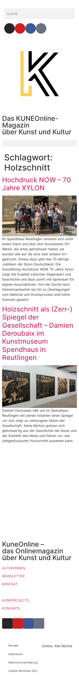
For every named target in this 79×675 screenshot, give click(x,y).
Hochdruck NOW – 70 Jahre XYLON (36, 184)
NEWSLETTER (13, 576)
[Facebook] (30, 28)
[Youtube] (20, 28)
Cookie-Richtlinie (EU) (22, 670)
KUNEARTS (11, 608)
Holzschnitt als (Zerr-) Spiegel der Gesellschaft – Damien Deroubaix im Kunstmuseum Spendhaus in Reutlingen (37, 333)
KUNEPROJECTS (15, 600)
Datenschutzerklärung (22, 662)
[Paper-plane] (41, 28)
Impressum (15, 654)
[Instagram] (9, 28)
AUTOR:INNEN (13, 568)
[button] (39, 143)
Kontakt (13, 645)
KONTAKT (9, 584)
